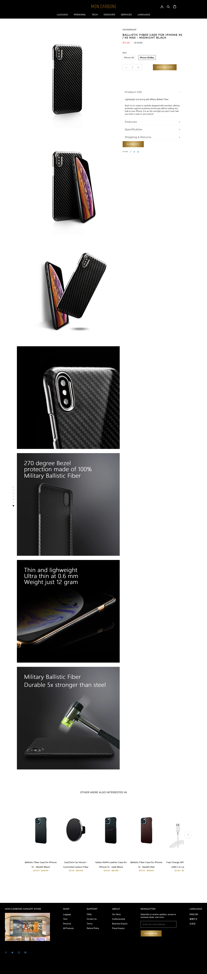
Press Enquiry (118, 928)
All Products (68, 928)
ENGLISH (194, 914)
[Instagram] (19, 952)
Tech (95, 14)
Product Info (133, 92)
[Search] (168, 6)
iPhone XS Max (147, 57)
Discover (109, 14)
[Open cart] (174, 6)
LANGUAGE (144, 14)
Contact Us (92, 918)
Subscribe (151, 933)
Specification (133, 129)
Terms (89, 923)
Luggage (62, 14)
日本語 (192, 923)
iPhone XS (129, 57)
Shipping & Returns (138, 137)
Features (131, 121)
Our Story (116, 914)
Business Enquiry (119, 923)
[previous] (19, 834)
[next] (188, 834)
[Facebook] (131, 152)
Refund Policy (93, 928)
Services (126, 14)
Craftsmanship (118, 918)
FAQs (89, 914)
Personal (80, 14)
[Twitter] (134, 152)
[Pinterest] (138, 152)
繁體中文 (193, 918)
